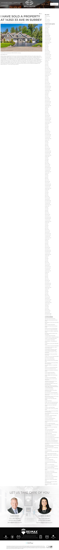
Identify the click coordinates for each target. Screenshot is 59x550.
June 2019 (46, 142)
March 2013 (47, 246)
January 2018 (47, 166)
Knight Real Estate (48, 400)
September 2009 (48, 302)
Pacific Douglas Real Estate (50, 423)
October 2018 (47, 153)
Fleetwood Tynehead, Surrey (50, 368)
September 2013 (48, 237)
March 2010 (47, 295)
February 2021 (47, 115)
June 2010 (47, 291)
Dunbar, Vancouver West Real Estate (52, 356)
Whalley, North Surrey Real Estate (51, 476)
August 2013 (47, 239)
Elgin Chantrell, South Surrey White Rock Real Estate (13, 23)
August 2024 (47, 60)
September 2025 (48, 42)
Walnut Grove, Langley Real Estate (51, 466)
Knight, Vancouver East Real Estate (51, 402)
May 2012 (46, 259)
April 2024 (47, 65)
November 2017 (48, 168)
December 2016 (48, 184)
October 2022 (47, 89)
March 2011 (47, 279)
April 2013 (46, 244)
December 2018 (48, 151)
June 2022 (47, 93)
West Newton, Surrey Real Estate (51, 472)
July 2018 (46, 157)
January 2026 (47, 36)
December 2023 (48, 69)
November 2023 (48, 71)
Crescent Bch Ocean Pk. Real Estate (51, 345)
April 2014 (46, 228)
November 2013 (48, 235)
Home (38, 4)
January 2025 (47, 53)
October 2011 (47, 269)
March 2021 (47, 113)
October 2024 (47, 57)
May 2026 (46, 31)
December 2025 (48, 38)
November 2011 (48, 268)
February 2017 (47, 181)
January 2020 (47, 133)
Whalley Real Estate (48, 473)
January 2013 (47, 248)
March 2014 (47, 229)
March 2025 (47, 50)
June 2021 (46, 109)
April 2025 (46, 49)
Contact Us (55, 4)
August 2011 (47, 272)
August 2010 (47, 288)
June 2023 (47, 78)
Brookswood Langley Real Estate (51, 329)
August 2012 (47, 255)
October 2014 (47, 219)
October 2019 (47, 137)
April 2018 (46, 162)
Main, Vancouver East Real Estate (51, 403)
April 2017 (46, 178)
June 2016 (46, 192)
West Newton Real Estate (49, 471)
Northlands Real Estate (49, 419)
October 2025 (47, 40)
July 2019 (46, 141)
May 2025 (46, 47)
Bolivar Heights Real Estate (50, 324)
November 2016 (48, 185)
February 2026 (47, 35)
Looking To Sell (5, 5)
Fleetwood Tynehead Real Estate (51, 367)
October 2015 (47, 203)
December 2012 (48, 250)
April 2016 (46, 195)
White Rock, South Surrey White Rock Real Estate (51, 482)
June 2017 (46, 175)
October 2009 (47, 301)
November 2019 (48, 135)
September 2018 (48, 155)
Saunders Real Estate (49, 430)
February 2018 (47, 164)
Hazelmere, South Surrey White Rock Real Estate (51, 391)
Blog (48, 4)
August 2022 (47, 91)
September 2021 (48, 105)
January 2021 (47, 116)
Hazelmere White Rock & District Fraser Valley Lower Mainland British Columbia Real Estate (51, 386)
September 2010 (48, 287)
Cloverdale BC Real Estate (50, 339)
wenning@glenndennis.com (44, 522)
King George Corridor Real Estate (51, 392)
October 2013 (47, 236)
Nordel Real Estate (48, 416)
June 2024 (47, 62)
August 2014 (47, 222)
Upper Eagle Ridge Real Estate (50, 453)
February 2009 (47, 310)
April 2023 (47, 80)
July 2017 (46, 174)
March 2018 (47, 163)
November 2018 (48, 152)
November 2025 (48, 39)
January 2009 (47, 312)
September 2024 (48, 58)
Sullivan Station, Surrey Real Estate (51, 440)
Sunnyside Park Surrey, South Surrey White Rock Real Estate (52, 446)
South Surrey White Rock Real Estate (52, 437)
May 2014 (46, 226)
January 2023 (47, 84)
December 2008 (48, 313)
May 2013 (46, 243)
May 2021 (46, 111)
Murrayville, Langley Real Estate (51, 415)
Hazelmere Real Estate (49, 388)
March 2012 (47, 262)
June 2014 (46, 225)
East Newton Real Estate (49, 357)
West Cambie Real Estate (49, 467)
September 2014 (48, 221)
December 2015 (48, 200)
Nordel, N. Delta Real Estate (50, 418)
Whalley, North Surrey (49, 475)
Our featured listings (6, 2)
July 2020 (46, 124)
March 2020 (47, 130)
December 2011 (48, 266)
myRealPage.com (29, 543)
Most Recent (47, 25)
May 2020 (46, 127)
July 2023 (46, 76)
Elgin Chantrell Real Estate (50, 359)
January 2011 (47, 281)
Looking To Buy (17, 2)
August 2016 (47, 189)
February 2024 (47, 68)
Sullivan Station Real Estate (50, 438)
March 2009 (47, 309)
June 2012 (46, 258)
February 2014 (47, 230)
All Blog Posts (47, 16)
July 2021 (46, 108)
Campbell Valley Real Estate (50, 335)
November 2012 (48, 251)
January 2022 (47, 100)
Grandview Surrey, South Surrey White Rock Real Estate (51, 381)
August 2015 (47, 206)
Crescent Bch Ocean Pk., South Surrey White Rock (51, 348)
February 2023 (47, 83)
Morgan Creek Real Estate (50, 407)
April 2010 (46, 294)
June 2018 (47, 159)
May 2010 (46, 292)
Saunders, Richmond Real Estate (51, 432)
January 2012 (47, 265)
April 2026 (47, 32)
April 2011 (46, 277)
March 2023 (47, 82)
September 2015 (48, 204)
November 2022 (48, 87)
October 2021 (47, 104)
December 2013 (48, 233)
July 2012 (46, 257)
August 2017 (47, 173)
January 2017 (47, 182)
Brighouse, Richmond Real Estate (51, 328)
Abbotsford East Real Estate (50, 318)
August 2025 (47, 43)
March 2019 (47, 146)
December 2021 (48, 101)
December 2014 (48, 217)
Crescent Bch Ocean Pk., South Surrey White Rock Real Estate (51, 350)
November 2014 (48, 218)
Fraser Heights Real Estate (50, 372)
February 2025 (47, 51)
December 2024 (48, 54)
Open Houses (47, 20)
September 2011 (48, 270)
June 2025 (47, 46)
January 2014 (47, 232)
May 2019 (46, 144)
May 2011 (46, 276)
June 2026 (47, 29)
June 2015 (46, 208)
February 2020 (47, 131)
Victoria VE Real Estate (49, 459)
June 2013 (46, 241)
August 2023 (47, 75)
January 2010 (47, 298)
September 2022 (48, 90)
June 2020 (47, 126)
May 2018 (46, 160)
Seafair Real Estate (48, 433)
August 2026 (47, 27)
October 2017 (47, 170)
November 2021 (48, 102)
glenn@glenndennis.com (15, 522)
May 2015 (46, 210)
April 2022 (46, 95)
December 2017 (48, 167)
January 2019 (47, 149)
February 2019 (47, 148)
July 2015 (46, 207)
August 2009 (47, 303)
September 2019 (48, 138)
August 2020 (47, 123)
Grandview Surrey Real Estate (50, 377)
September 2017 (48, 171)
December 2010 (48, 283)
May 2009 (47, 308)
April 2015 (46, 211)
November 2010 (48, 284)
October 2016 (47, 186)
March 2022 (47, 97)
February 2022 (47, 98)
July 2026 (46, 28)
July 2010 (46, 290)
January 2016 (47, 199)
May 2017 (46, 177)
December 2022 (48, 86)
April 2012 (46, 261)
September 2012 (48, 254)
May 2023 (46, 79)
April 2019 (46, 145)
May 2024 (46, 64)
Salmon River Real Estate (49, 429)
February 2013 (47, 247)
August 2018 (47, 156)
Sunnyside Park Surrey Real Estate (51, 441)
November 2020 (48, 119)
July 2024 (46, 61)
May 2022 (46, 94)
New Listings (47, 19)
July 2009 (46, 305)
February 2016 (47, 197)
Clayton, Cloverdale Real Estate (51, 338)
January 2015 (47, 215)
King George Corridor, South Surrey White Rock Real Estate (51, 397)
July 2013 (46, 240)
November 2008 (48, 314)
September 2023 (48, 73)
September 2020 (48, 122)
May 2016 (46, 193)
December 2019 (48, 134)
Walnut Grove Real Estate (49, 464)
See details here (4, 54)
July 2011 (46, 273)
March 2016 (47, 196)
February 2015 (47, 214)
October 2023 (47, 72)
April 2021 (46, 112)
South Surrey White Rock (49, 436)
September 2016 (48, 188)
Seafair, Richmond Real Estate (50, 434)
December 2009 (48, 299)
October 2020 (47, 120)
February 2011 (47, 280)
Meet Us (43, 4)
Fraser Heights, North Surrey (50, 373)
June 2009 (47, 306)
